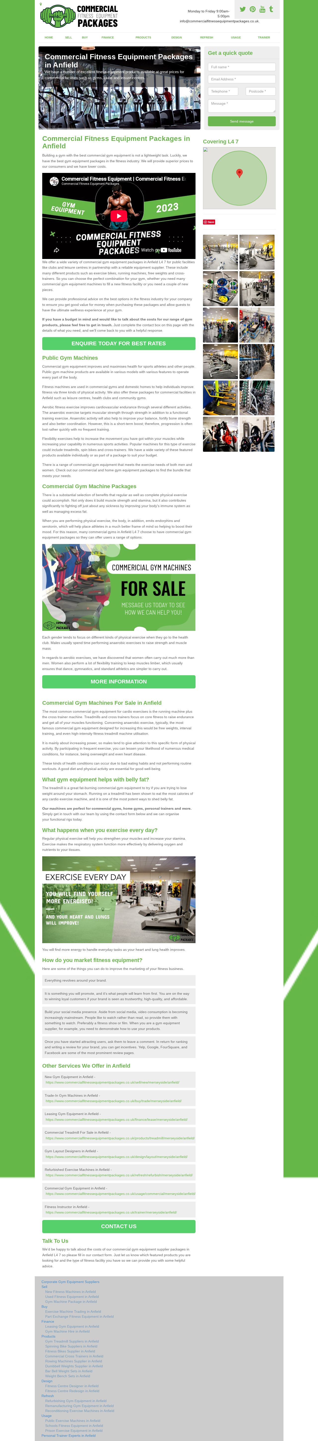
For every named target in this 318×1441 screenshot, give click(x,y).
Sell (68, 37)
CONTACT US (119, 1226)
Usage (236, 37)
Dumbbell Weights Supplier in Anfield (74, 1366)
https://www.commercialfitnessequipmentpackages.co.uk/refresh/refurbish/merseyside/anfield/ (119, 1175)
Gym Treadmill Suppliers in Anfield (72, 1341)
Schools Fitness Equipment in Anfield (74, 1426)
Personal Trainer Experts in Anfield (68, 1436)
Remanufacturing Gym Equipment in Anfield (79, 1406)
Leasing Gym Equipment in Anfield (72, 1326)
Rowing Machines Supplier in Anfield (73, 1361)
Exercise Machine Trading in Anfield (73, 1311)
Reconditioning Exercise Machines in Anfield (79, 1411)
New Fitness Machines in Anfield (70, 1292)
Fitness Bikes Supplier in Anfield (70, 1351)
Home (49, 37)
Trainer (264, 37)
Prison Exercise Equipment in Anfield (74, 1431)
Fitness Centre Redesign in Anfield (72, 1391)
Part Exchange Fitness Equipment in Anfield (79, 1316)
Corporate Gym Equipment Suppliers (70, 1282)
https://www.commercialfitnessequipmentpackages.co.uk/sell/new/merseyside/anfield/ (112, 1082)
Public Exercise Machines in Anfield (72, 1421)
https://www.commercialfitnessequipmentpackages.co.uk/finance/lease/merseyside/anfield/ (117, 1119)
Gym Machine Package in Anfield (71, 1302)
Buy (85, 37)
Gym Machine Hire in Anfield (67, 1331)
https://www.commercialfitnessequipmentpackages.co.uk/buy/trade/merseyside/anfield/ (114, 1101)
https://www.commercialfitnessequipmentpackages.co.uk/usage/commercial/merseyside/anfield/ (121, 1194)
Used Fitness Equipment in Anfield (72, 1297)
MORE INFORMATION (119, 681)
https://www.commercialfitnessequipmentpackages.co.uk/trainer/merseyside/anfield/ (111, 1212)
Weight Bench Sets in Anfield (67, 1376)
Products (143, 37)
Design (176, 37)
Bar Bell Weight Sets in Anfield (68, 1371)
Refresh (206, 37)
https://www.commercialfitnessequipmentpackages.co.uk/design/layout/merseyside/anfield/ (117, 1157)
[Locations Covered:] (41, 4)
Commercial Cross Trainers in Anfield (74, 1356)
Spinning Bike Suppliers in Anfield (71, 1346)
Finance (108, 37)
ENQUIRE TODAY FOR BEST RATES (119, 343)
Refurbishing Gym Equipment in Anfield (76, 1401)
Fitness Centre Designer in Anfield (72, 1386)
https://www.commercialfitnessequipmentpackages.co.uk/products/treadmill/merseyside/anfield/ (120, 1138)
